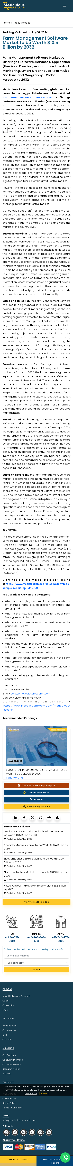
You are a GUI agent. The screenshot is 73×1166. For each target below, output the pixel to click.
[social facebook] (15, 1132)
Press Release (9, 1025)
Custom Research (12, 1064)
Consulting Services (13, 1059)
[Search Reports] (62, 131)
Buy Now (38, 799)
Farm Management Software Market (28, 97)
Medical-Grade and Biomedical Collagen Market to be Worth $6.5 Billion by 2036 (35, 833)
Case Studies (9, 1030)
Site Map (7, 1073)
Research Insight (11, 1069)
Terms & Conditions (13, 1107)
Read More (13, 777)
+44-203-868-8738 (36, 939)
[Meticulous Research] (16, 817)
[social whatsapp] (6, 1132)
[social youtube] (40, 1132)
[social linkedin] (23, 1132)
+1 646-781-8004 (12, 939)
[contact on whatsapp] (65, 1157)
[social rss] (49, 1132)
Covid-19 (7, 1039)
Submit (36, 969)
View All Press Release (36, 901)
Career (6, 1000)
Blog (5, 1034)
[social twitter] (32, 1132)
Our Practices (9, 1055)
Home (6, 22)
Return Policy (9, 1103)
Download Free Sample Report (38, 785)
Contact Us (8, 1005)
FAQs (5, 1009)
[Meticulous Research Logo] (14, 5)
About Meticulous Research (16, 996)
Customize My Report (38, 792)
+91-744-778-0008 (61, 939)
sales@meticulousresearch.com (30, 693)
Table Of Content (18, 1159)
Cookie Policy (31, 1093)
